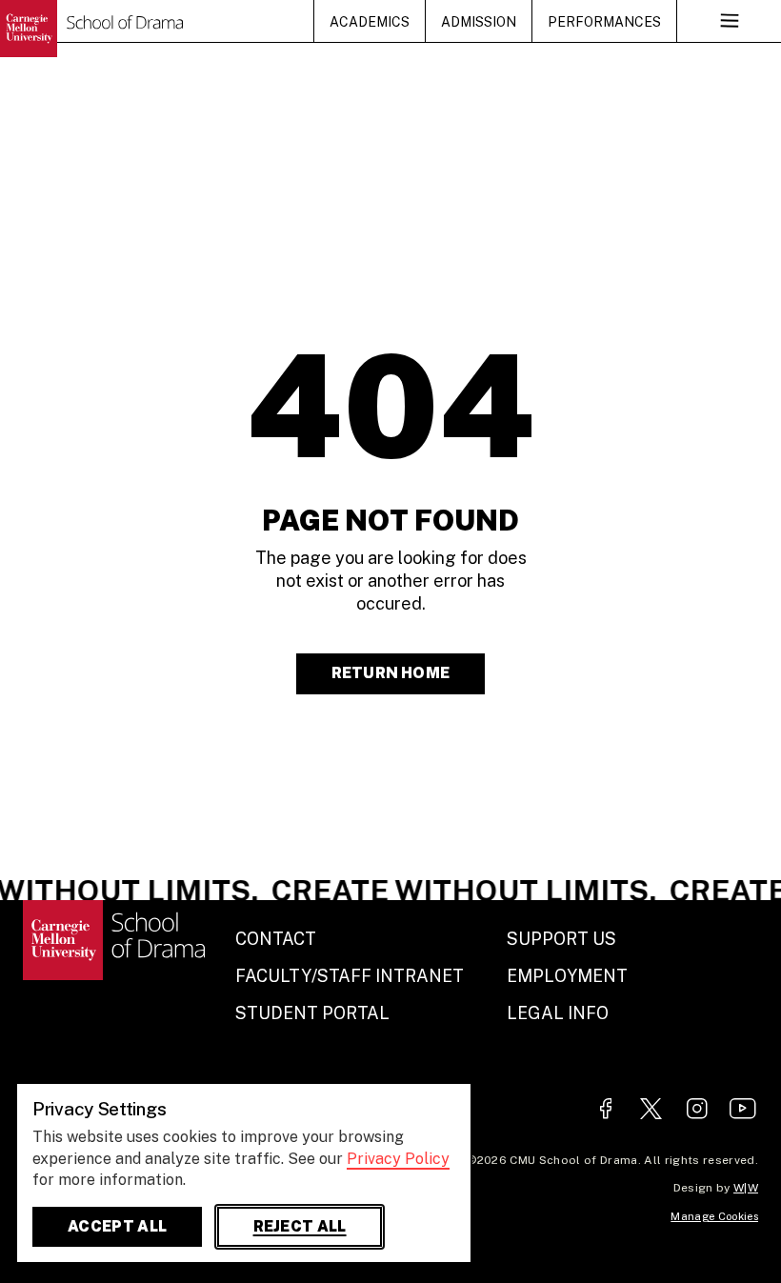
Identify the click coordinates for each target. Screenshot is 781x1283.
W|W (745, 1187)
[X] (651, 1110)
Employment (567, 976)
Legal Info (558, 1013)
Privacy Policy (398, 1159)
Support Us (561, 939)
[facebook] (606, 1110)
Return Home (390, 673)
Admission (478, 22)
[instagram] (697, 1110)
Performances (604, 22)
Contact (275, 939)
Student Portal (312, 1013)
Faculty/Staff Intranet (349, 976)
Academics (370, 22)
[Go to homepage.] (91, 28)
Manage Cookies (714, 1216)
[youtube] (743, 1110)
